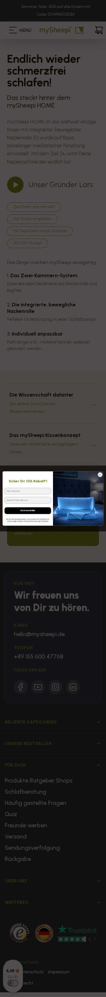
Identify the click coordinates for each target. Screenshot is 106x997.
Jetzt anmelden (27, 510)
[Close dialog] (100, 474)
